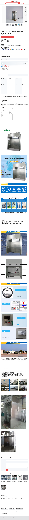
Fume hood (15, 498)
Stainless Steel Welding (3, 508)
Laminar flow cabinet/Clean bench (4, 498)
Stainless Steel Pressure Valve (4, 511)
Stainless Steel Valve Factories (11, 508)
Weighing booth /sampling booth (17, 499)
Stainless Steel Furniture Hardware (21, 511)
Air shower (22, 498)
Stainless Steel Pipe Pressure (12, 511)
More (1, 514)
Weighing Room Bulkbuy (4, 513)
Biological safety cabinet (10, 498)
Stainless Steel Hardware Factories (19, 508)
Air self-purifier (23, 499)
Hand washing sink (10, 499)
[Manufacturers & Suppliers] (14, 1)
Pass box (2, 499)
